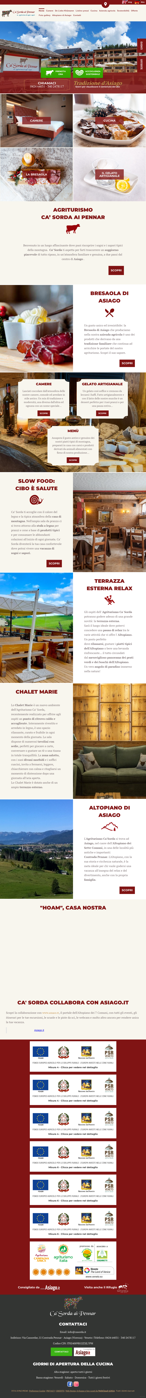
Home (41, 11)
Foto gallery (44, 15)
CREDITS (60, 1390)
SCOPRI (44, 413)
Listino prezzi (82, 11)
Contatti (77, 15)
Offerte (134, 11)
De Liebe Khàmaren (64, 11)
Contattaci (61, 1351)
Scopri (116, 270)
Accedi (142, 1396)
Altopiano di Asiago (61, 15)
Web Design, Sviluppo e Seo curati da (90, 1390)
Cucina (94, 11)
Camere (49, 11)
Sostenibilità (123, 11)
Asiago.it (39, 1030)
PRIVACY (50, 1390)
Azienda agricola (107, 11)
